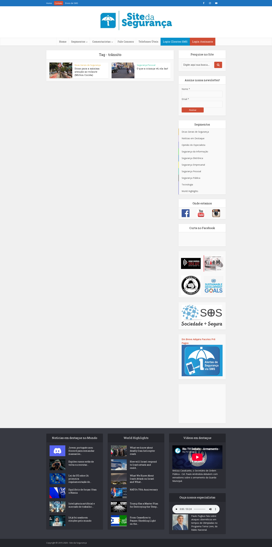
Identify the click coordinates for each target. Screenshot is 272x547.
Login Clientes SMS (175, 41)
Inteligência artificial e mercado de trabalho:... (81, 505)
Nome (186, 89)
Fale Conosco (126, 41)
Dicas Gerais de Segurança (88, 65)
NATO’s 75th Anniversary (144, 489)
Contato (58, 3)
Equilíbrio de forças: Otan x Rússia (82, 491)
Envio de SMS (71, 3)
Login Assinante (202, 41)
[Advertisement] (202, 403)
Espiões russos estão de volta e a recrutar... (81, 463)
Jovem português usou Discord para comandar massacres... (81, 450)
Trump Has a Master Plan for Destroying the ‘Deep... (144, 505)
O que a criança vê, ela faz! (152, 68)
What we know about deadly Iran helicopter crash (142, 450)
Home (49, 3)
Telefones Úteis (148, 41)
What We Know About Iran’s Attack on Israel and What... (142, 478)
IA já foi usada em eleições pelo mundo (79, 519)
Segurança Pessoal (146, 65)
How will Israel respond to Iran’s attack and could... (143, 464)
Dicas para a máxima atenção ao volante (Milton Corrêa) (87, 72)
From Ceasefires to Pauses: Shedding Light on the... (143, 520)
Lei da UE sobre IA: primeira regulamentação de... (79, 478)
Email (185, 99)
